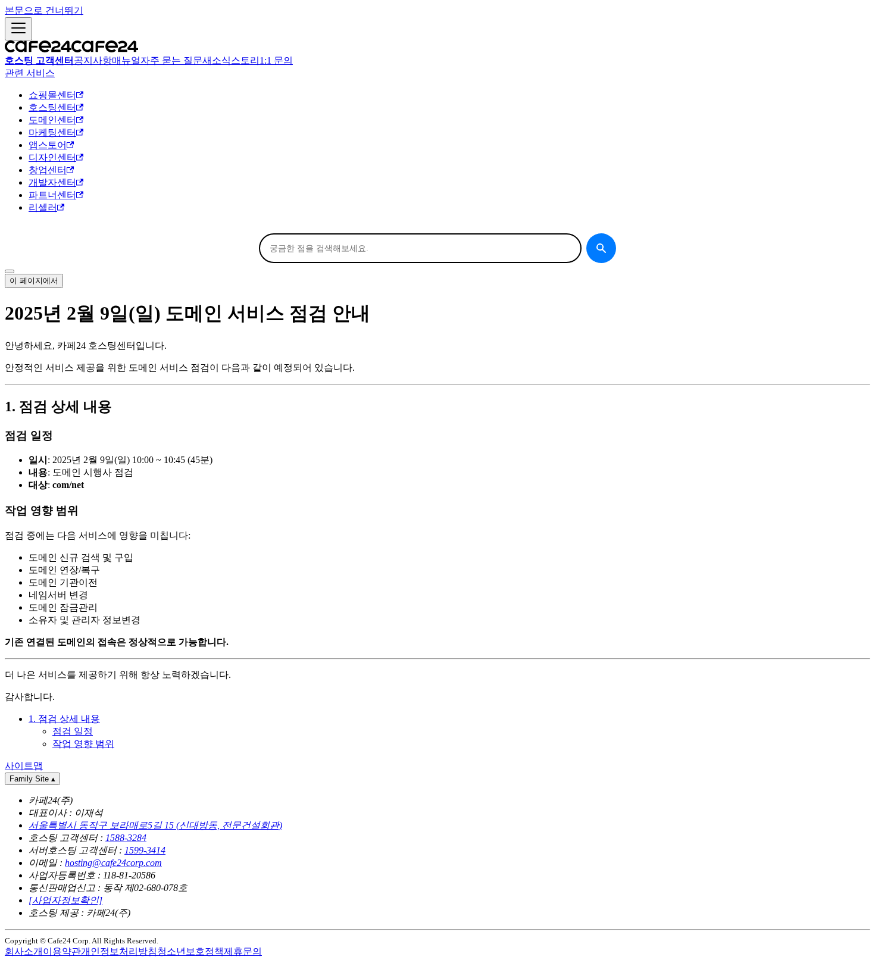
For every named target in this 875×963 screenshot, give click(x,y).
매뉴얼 (126, 60)
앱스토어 (48, 145)
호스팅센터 (52, 107)
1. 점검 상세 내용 (64, 719)
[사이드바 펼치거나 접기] (18, 28)
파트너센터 (52, 195)
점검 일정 (72, 731)
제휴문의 (243, 951)
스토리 (245, 60)
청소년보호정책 (190, 951)
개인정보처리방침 (119, 951)
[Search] (601, 248)
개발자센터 (52, 182)
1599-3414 (144, 850)
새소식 (216, 60)
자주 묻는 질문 (171, 60)
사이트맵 (24, 766)
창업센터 (48, 170)
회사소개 (24, 951)
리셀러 (43, 207)
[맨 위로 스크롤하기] (9, 271)
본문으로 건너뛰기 (44, 10)
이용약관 (62, 951)
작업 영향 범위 (83, 744)
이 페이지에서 (34, 280)
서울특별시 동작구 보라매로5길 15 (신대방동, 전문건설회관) (155, 825)
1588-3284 (125, 838)
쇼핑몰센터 (52, 95)
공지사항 (93, 60)
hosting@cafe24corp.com (113, 863)
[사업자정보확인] (65, 900)
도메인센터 (52, 120)
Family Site (32, 778)
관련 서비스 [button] (30, 73)
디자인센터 (52, 157)
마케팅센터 (52, 132)
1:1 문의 (276, 60)
